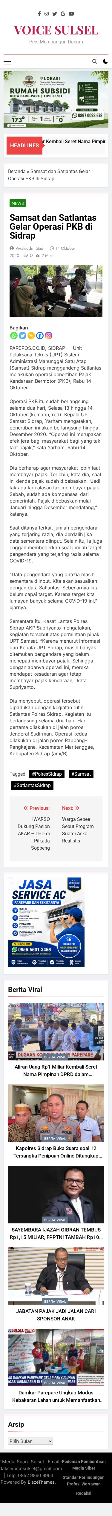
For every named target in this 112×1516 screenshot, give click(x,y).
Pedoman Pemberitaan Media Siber (84, 1465)
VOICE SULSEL (56, 29)
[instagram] (46, 14)
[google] (63, 14)
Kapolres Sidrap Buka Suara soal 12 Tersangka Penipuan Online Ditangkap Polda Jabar (56, 1156)
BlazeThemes (41, 1482)
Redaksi (83, 1493)
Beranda (17, 171)
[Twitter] (22, 335)
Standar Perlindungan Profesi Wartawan (84, 1481)
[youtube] (71, 14)
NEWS (18, 203)
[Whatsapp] (14, 335)
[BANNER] (56, 99)
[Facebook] (40, 335)
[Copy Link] (31, 335)
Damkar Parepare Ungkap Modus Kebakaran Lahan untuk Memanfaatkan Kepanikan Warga (56, 1400)
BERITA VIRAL (55, 1057)
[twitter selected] (54, 14)
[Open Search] (94, 61)
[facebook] (39, 14)
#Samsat (81, 774)
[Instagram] (48, 335)
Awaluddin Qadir (31, 248)
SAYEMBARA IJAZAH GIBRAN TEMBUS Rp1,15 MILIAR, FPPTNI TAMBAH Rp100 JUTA (56, 1237)
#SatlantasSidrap (32, 785)
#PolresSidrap (47, 774)
